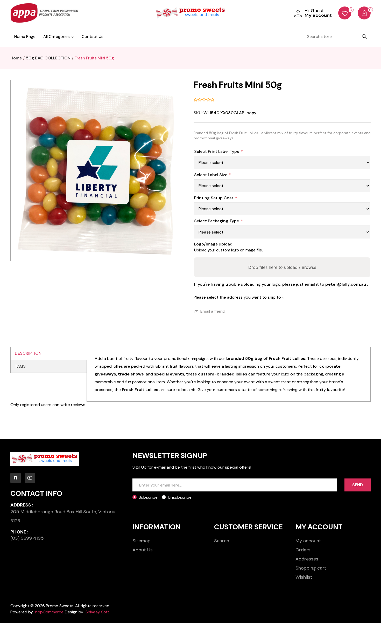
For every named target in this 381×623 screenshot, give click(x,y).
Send (357, 485)
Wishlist (303, 577)
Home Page (25, 36)
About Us (142, 550)
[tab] (49, 353)
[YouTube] (30, 478)
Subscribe (148, 497)
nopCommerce (49, 612)
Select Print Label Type (216, 151)
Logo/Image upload (213, 244)
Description (28, 353)
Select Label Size (210, 174)
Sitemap (141, 541)
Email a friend (212, 311)
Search (221, 541)
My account (308, 541)
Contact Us (92, 36)
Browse (309, 267)
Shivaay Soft (97, 612)
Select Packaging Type (216, 221)
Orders (303, 550)
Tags (20, 366)
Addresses (306, 559)
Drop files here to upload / (282, 267)
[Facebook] (15, 478)
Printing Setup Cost (213, 198)
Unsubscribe (180, 497)
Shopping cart (310, 568)
